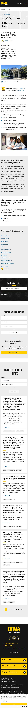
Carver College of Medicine (7, 691)
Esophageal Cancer (6, 252)
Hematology (4, 266)
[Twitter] (14, 638)
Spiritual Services (20, 686)
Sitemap (3, 690)
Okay (14, 704)
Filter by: (3, 315)
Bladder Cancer (5, 238)
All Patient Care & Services (12, 690)
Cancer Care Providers (7, 326)
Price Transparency (15, 687)
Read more (7, 427)
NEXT (22, 609)
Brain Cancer (4, 241)
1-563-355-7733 (22, 88)
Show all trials (14, 391)
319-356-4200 (14, 652)
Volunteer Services (5, 687)
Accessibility (14, 681)
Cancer (3, 247)
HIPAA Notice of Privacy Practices (9, 680)
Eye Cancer (4, 255)
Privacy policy (4, 701)
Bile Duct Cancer (5, 236)
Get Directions (8, 41)
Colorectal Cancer (6, 249)
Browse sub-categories (7, 384)
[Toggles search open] (24, 3)
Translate (19, 3)
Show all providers (14, 332)
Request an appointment (11, 643)
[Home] (5, 3)
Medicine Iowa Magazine (20, 691)
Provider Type (5, 322)
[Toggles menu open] (26, 3)
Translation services (5, 684)
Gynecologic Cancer (6, 260)
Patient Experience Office (17, 684)
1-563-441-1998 (20, 90)
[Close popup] (26, 694)
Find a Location (7, 14)
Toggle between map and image (13, 82)
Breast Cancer (5, 244)
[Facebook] (9, 638)
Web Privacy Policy (5, 681)
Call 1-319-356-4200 (14, 352)
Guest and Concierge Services (8, 686)
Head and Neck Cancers (7, 263)
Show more (6, 269)
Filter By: (3, 377)
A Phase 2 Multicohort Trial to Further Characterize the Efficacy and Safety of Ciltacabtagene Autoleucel (14, 478)
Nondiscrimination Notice (7, 678)
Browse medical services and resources (15, 648)
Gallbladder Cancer (6, 258)
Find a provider (8, 645)
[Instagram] (18, 638)
